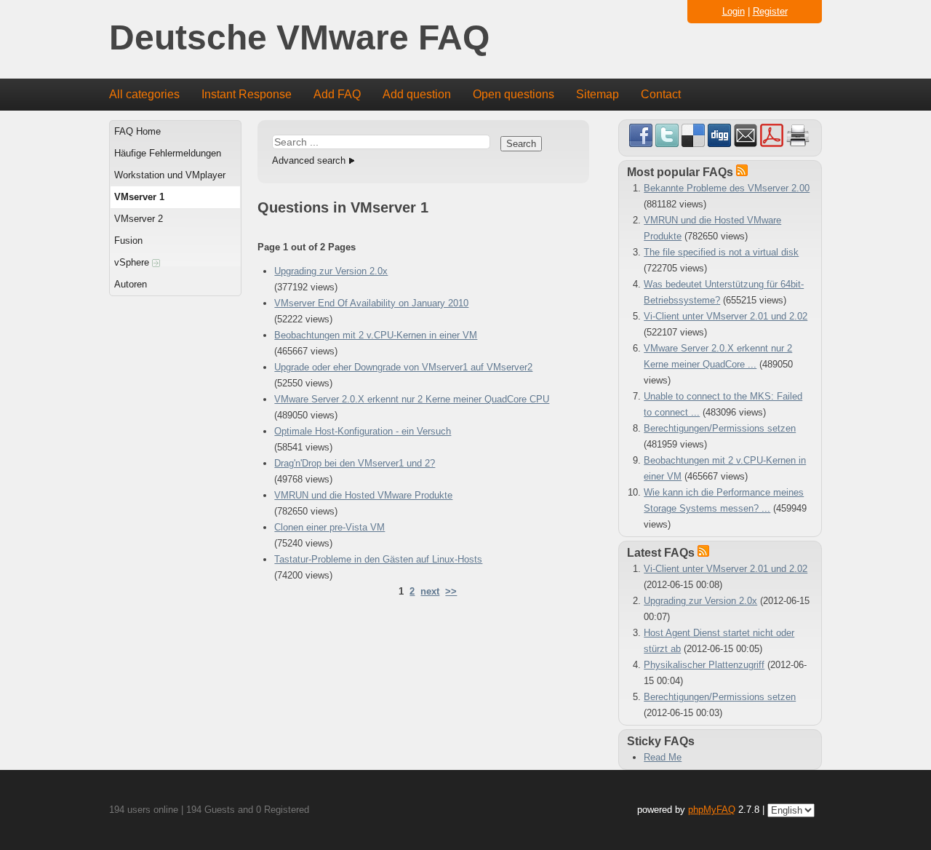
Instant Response (246, 94)
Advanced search (308, 160)
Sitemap (597, 94)
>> (451, 591)
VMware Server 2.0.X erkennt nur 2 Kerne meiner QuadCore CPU (411, 399)
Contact (661, 94)
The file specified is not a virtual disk (721, 252)
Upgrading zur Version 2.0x (331, 271)
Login (733, 11)
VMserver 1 (139, 196)
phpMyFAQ (711, 809)
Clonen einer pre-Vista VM (329, 527)
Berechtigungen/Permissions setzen (720, 428)
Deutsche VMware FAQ (299, 38)
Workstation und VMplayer (169, 175)
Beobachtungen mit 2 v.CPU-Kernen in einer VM (375, 335)
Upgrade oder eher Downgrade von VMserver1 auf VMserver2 (403, 367)
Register (770, 11)
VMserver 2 (138, 218)
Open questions (513, 94)
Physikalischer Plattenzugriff (704, 664)
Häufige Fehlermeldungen (167, 153)
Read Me (663, 757)
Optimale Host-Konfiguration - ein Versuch (362, 431)
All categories (144, 94)
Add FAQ (337, 94)
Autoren (130, 284)
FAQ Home (137, 131)
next (429, 591)
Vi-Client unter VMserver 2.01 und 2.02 (725, 316)
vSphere (133, 262)
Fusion (128, 240)
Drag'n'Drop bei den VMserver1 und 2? (354, 463)
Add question (417, 94)
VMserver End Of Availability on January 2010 (371, 303)
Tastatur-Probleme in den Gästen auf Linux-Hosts (378, 559)
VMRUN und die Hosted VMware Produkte (363, 495)
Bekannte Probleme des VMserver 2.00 (727, 188)
